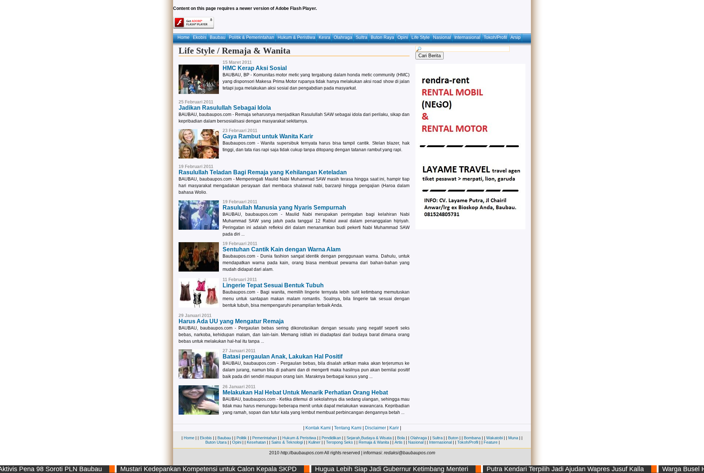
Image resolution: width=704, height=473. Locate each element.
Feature (491, 442)
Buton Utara (216, 442)
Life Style (420, 37)
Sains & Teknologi (287, 442)
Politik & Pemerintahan (251, 37)
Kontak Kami (318, 427)
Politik (241, 438)
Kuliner (314, 442)
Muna (513, 438)
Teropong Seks (339, 442)
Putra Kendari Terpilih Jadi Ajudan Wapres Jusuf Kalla (555, 469)
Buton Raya (382, 37)
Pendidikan (331, 438)
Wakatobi (494, 438)
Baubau (217, 37)
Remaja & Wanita (374, 442)
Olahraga (343, 37)
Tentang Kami (348, 427)
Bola (401, 438)
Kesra (324, 37)
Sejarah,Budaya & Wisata (369, 438)
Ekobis (199, 37)
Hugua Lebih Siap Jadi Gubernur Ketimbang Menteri (382, 469)
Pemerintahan (264, 438)
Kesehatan (256, 442)
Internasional (467, 37)
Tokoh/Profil (495, 37)
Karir (394, 427)
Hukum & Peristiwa (296, 37)
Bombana (472, 438)
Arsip (515, 37)
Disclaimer (375, 427)
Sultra (361, 37)
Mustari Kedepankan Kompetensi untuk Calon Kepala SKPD (199, 469)
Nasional (442, 37)
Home (183, 37)
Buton (453, 438)
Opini (402, 37)
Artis (399, 442)
